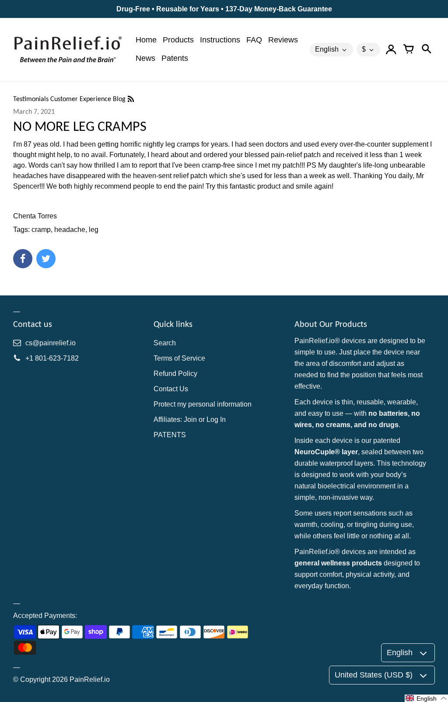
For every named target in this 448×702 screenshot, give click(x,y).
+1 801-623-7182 (52, 358)
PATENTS (170, 435)
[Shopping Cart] (408, 49)
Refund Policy (175, 373)
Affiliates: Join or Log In (190, 419)
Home (146, 39)
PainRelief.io (90, 679)
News (145, 58)
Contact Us (171, 389)
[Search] (426, 49)
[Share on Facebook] (22, 258)
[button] (426, 698)
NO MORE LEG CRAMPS (80, 126)
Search (165, 343)
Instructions (220, 39)
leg (93, 229)
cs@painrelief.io (50, 343)
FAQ (254, 39)
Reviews (283, 39)
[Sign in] (391, 49)
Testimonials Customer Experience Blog (70, 99)
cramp (41, 229)
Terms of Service (179, 358)
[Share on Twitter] (46, 258)
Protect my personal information (203, 404)
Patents (174, 58)
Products (178, 39)
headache (69, 229)
